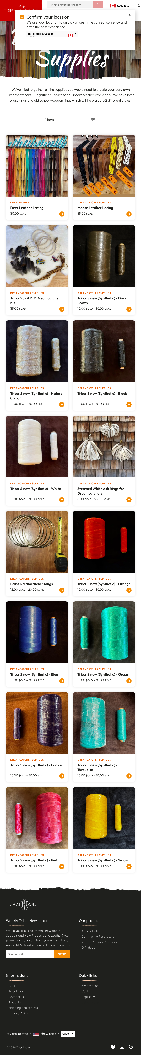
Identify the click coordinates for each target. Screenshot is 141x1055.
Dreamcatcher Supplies (94, 202)
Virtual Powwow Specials (99, 942)
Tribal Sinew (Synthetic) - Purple (36, 765)
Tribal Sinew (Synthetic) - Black (102, 393)
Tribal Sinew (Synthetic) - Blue (34, 674)
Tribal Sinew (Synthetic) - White (35, 488)
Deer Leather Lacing (27, 207)
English (86, 997)
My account (90, 986)
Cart (85, 991)
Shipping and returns (23, 1008)
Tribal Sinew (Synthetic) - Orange (104, 583)
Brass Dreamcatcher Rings (31, 583)
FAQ (12, 986)
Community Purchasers (98, 936)
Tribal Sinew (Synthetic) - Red (33, 860)
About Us (15, 1002)
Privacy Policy (18, 1013)
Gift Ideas (88, 947)
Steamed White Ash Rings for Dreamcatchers (100, 490)
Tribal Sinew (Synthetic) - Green (102, 674)
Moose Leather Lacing (95, 207)
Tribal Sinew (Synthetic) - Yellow (102, 860)
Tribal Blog (16, 991)
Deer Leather (19, 202)
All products (90, 931)
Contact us (16, 997)
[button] (130, 15)
